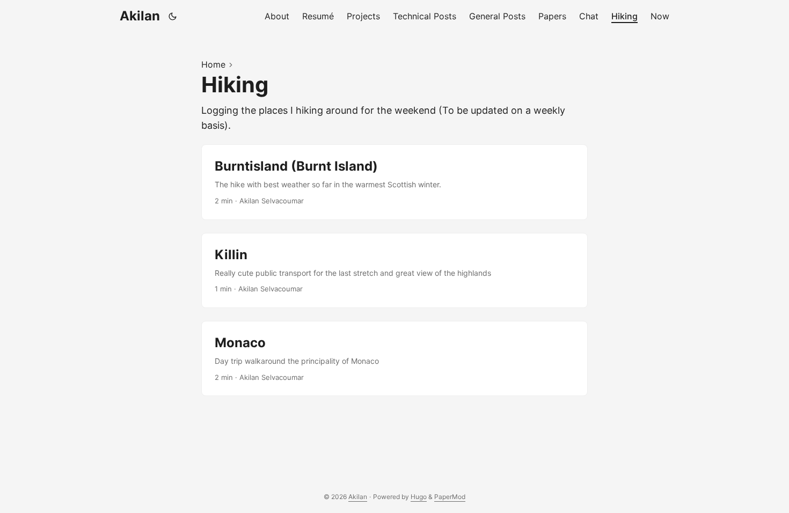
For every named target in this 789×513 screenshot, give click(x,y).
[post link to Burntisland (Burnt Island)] (394, 182)
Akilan (140, 16)
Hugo (419, 497)
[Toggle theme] (173, 16)
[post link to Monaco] (394, 358)
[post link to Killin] (394, 270)
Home (213, 64)
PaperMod (449, 497)
